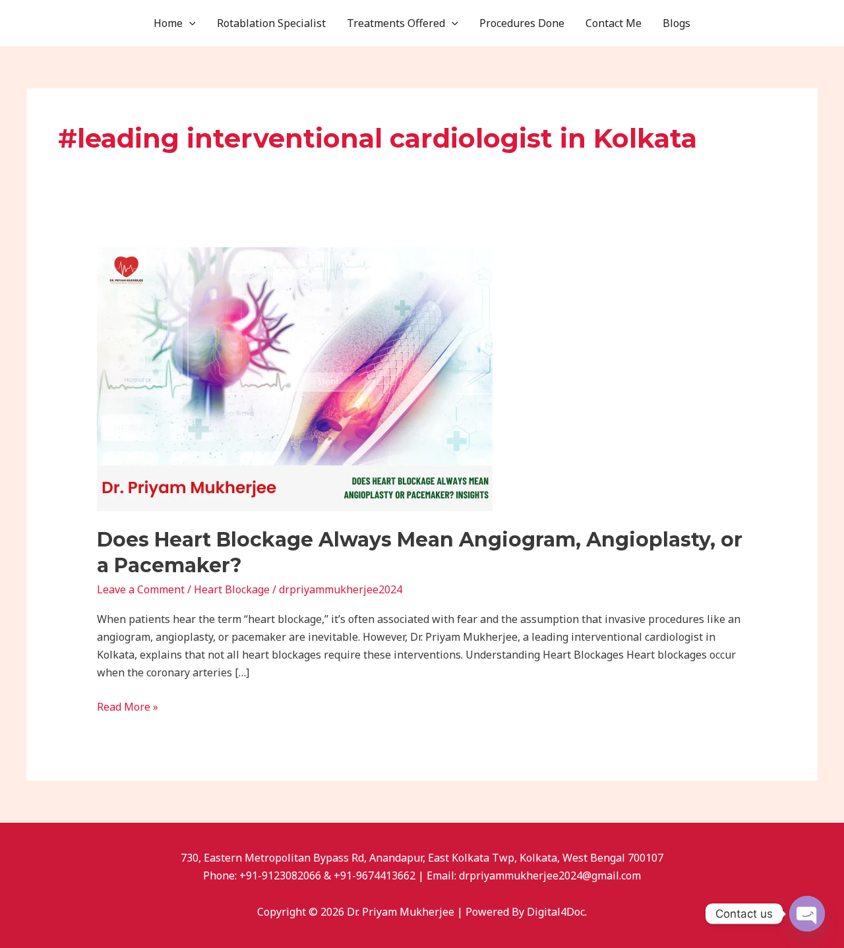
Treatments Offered (396, 23)
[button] (189, 23)
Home (168, 23)
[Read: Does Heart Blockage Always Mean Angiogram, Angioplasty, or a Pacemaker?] (295, 378)
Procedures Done (521, 23)
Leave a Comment (141, 589)
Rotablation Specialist (271, 23)
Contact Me (614, 23)
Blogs (676, 23)
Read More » (127, 706)
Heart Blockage (232, 589)
